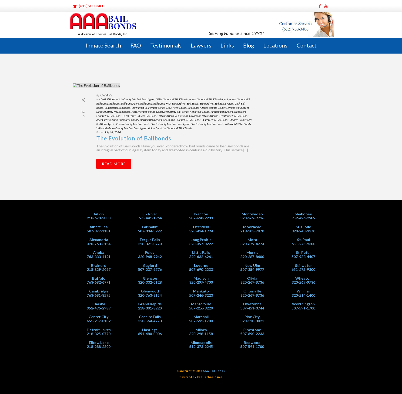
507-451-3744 (252, 308)
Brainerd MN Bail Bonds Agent (217, 103)
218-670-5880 (99, 218)
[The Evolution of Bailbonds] (165, 85)
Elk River (149, 214)
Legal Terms (129, 116)
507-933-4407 (303, 256)
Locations (275, 45)
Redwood (252, 342)
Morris (252, 252)
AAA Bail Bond (107, 99)
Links (227, 45)
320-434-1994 (201, 231)
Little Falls (201, 252)
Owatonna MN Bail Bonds (203, 116)
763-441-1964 (150, 218)
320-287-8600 (252, 256)
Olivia (252, 278)
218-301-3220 (150, 308)
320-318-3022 (252, 321)
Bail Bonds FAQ (162, 103)
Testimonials (165, 45)
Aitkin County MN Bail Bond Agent (135, 99)
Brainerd (98, 265)
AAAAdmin (106, 95)
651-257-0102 (99, 321)
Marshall (201, 316)
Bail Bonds (146, 103)
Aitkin (99, 214)
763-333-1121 (99, 256)
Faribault (150, 226)
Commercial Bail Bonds (117, 107)
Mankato (201, 291)
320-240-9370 (303, 231)
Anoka (98, 252)
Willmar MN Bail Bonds (238, 124)
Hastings (149, 329)
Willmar (303, 291)
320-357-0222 (201, 243)
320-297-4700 (201, 282)
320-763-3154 (99, 243)
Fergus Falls (150, 239)
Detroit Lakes (99, 329)
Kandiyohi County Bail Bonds (172, 111)
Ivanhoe (201, 214)
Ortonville (252, 291)
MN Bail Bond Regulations (173, 116)
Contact (307, 45)
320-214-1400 (303, 295)
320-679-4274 (252, 243)
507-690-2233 (201, 218)
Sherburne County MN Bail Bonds (182, 120)
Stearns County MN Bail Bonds (132, 124)
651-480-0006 (150, 333)
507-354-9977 (252, 269)
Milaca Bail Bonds (147, 116)
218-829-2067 (99, 269)
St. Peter (303, 252)
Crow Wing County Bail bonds (148, 107)
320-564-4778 (150, 321)
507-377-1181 (99, 231)
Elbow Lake (99, 342)
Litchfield (201, 226)
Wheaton (303, 278)
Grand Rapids (150, 304)
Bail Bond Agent (130, 103)
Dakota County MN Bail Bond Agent (229, 107)
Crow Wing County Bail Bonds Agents (187, 107)
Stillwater (303, 265)
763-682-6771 (99, 282)
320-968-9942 (150, 256)
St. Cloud (303, 226)
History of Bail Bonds (143, 111)
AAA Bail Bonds (214, 370)
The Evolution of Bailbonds (133, 138)
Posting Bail (111, 120)
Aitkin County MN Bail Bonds (172, 99)
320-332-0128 (150, 282)
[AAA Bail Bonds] (103, 25)
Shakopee (303, 214)
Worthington (303, 304)
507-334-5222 (150, 231)
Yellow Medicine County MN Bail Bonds (170, 128)
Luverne (201, 265)
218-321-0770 (150, 243)
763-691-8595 (99, 295)
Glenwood (150, 291)
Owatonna (252, 304)
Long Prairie (201, 239)
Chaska (98, 304)
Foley (149, 252)
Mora (252, 239)
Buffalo (98, 278)
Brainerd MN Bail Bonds (185, 103)
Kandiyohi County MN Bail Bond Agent (211, 111)
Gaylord (150, 265)
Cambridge (98, 291)
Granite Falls (150, 316)
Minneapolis (201, 342)
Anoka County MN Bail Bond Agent (208, 99)
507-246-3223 (201, 295)
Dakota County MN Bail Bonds (113, 111)
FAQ (136, 45)
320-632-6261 (201, 256)
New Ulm (252, 265)
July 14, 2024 (113, 132)
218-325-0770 (99, 333)
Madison (201, 278)
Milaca (201, 329)
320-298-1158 (201, 333)
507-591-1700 (201, 321)
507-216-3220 (201, 308)
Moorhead (252, 226)
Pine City (252, 316)
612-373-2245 (201, 346)
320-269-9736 (252, 218)
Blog (248, 45)
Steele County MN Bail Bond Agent (170, 124)
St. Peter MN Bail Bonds (215, 120)
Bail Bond (114, 103)
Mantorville (201, 304)
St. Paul (303, 239)
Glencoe (150, 278)
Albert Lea (99, 226)
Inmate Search (103, 45)
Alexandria (98, 239)
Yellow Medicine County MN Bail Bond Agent (121, 128)
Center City (99, 316)
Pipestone (252, 329)
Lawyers (201, 45)
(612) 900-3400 (91, 5)
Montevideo (252, 214)
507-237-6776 (150, 269)
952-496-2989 (99, 308)
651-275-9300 (303, 243)
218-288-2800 (99, 346)
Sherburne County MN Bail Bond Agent (140, 120)
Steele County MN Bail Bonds (207, 124)
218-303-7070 (252, 231)
